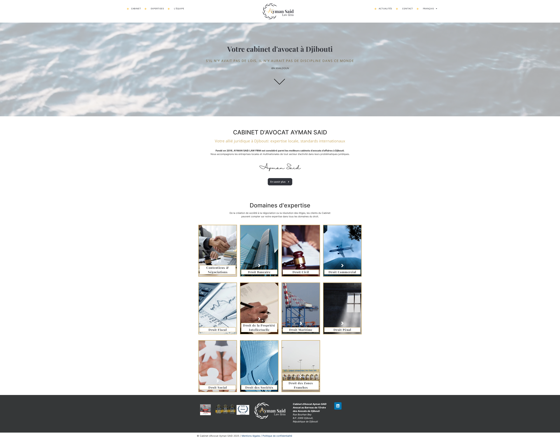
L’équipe (179, 8)
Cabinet (136, 8)
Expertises (157, 8)
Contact (407, 8)
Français (428, 8)
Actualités (385, 8)
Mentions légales (251, 435)
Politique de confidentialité (277, 435)
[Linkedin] (338, 406)
